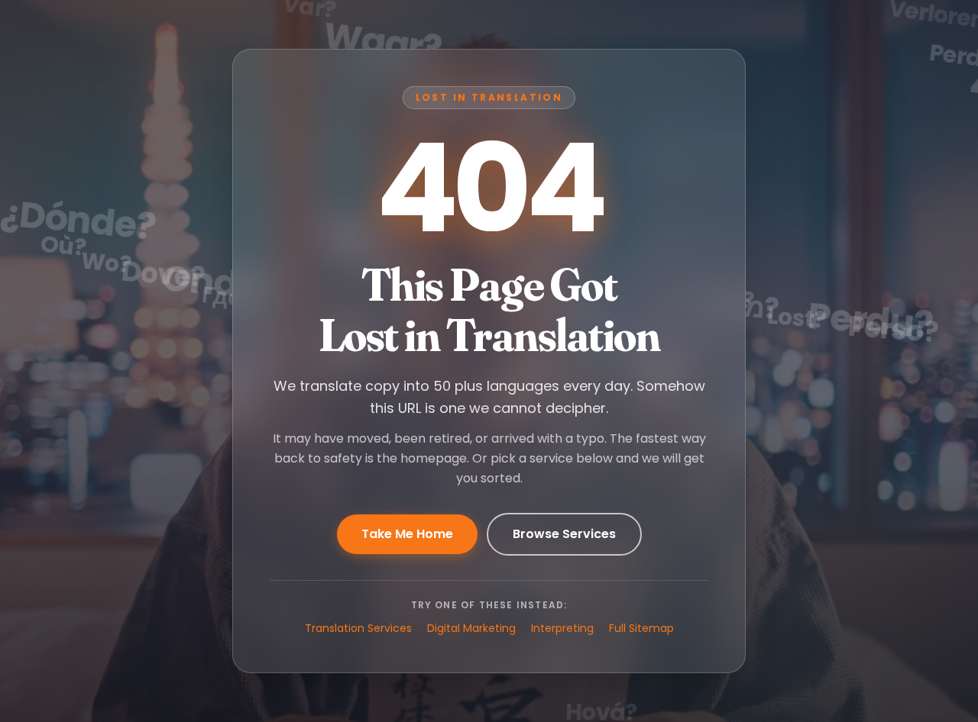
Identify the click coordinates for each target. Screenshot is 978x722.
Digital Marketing (471, 628)
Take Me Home (407, 534)
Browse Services (564, 534)
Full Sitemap (641, 628)
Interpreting (562, 628)
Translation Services (358, 628)
